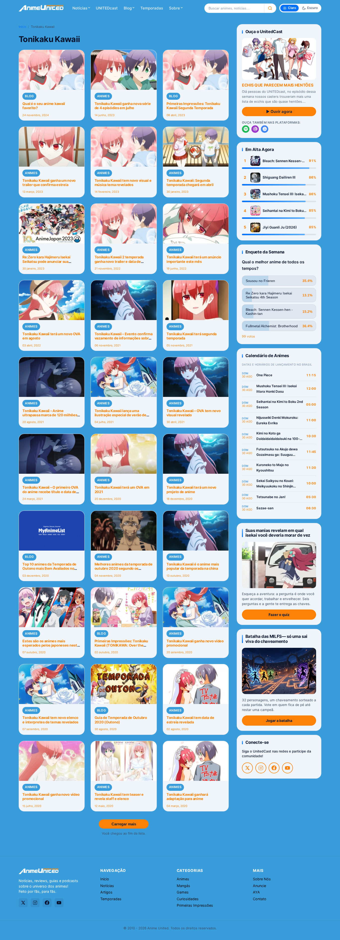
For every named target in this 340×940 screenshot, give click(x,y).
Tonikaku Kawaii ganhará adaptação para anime (187, 796)
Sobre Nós (262, 879)
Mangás (183, 886)
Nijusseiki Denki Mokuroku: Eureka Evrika (277, 420)
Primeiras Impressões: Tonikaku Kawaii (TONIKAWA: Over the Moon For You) (121, 645)
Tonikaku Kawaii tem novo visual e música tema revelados (123, 182)
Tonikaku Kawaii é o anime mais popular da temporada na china (193, 566)
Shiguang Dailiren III (279, 177)
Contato (259, 899)
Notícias (79, 8)
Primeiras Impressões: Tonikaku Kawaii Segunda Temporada (193, 105)
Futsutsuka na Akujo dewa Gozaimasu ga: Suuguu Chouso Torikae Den (277, 452)
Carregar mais (124, 824)
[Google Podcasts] (264, 129)
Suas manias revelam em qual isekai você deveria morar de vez (277, 533)
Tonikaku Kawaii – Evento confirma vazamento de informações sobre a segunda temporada (124, 338)
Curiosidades (188, 899)
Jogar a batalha (279, 720)
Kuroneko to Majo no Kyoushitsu (272, 467)
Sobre (174, 8)
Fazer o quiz (279, 614)
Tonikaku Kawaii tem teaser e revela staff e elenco (119, 796)
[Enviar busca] (270, 8)
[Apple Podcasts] (255, 129)
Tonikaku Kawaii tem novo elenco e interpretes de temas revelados (50, 719)
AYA (256, 892)
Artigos (106, 892)
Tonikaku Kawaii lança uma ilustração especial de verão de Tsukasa (120, 415)
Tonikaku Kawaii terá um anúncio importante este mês (194, 259)
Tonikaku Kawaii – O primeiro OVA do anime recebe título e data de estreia (50, 491)
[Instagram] (260, 767)
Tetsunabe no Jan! (270, 497)
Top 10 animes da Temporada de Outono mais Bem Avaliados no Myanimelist (49, 568)
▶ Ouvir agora (279, 111)
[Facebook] (274, 767)
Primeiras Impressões (195, 905)
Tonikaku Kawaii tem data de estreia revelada (190, 719)
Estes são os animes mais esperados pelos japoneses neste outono (50, 645)
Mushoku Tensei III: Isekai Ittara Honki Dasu (284, 194)
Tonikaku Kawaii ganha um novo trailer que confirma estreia (49, 182)
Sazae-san (265, 508)
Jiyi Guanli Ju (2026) (280, 227)
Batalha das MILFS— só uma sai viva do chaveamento (276, 639)
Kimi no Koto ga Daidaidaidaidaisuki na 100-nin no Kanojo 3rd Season (278, 436)
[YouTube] (287, 767)
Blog (128, 8)
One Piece (264, 375)
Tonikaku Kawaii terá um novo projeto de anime (191, 489)
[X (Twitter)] (247, 767)
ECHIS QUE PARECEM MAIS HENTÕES (277, 85)
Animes (103, 96)
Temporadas (151, 8)
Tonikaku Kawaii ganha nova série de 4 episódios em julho (123, 105)
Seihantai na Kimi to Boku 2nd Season (283, 211)
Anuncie (259, 886)
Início (22, 27)
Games (183, 892)
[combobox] (234, 8)
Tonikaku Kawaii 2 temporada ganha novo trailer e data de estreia (119, 261)
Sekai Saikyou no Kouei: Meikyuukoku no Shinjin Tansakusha (275, 484)
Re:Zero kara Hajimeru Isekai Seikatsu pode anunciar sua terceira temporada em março (47, 261)
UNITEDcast (107, 8)
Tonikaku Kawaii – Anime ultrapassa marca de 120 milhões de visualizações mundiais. (49, 415)
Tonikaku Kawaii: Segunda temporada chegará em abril (190, 182)
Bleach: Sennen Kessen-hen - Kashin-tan (282, 161)
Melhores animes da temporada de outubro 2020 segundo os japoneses (124, 568)
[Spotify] (245, 129)
